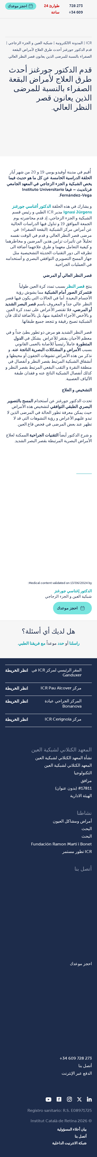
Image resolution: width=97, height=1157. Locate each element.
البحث (86, 828)
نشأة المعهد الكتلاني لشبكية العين (63, 758)
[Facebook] (59, 1100)
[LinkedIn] (89, 1100)
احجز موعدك (17, 6)
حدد (61, 643)
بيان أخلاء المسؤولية (72, 1129)
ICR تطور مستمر (77, 851)
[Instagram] (69, 1100)
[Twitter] (79, 1100)
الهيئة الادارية (81, 795)
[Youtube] (48, 1100)
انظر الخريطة (16, 670)
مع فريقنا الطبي (32, 643)
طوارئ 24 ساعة (51, 9)
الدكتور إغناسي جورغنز (73, 591)
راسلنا (74, 643)
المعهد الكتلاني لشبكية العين (68, 765)
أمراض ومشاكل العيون (72, 821)
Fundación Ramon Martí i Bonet (61, 844)
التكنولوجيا (83, 773)
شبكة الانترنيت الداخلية (69, 1143)
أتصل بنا (85, 1066)
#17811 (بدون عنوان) (73, 788)
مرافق (86, 780)
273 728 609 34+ (76, 9)
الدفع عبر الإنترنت (77, 1073)
